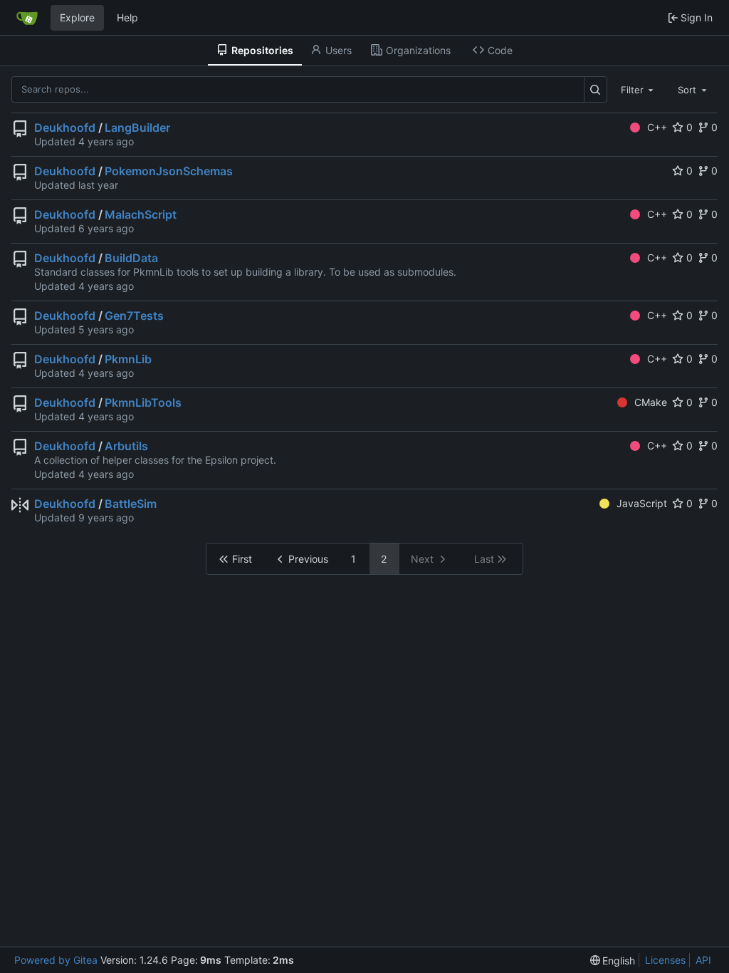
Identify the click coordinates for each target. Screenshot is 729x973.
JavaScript (642, 503)
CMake (650, 402)
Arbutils (126, 446)
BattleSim (131, 503)
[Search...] (595, 89)
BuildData (131, 258)
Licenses (665, 960)
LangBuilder (137, 127)
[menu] (613, 960)
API (703, 960)
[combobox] (638, 89)
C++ (657, 127)
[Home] (27, 18)
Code (500, 50)
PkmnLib (128, 359)
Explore (77, 17)
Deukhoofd (64, 127)
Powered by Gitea (56, 960)
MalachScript (141, 214)
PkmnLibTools (143, 402)
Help (127, 17)
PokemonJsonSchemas (169, 171)
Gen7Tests (134, 315)
